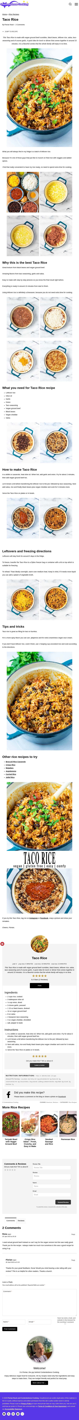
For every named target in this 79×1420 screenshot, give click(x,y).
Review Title (36, 1164)
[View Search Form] (70, 4)
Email (34, 1191)
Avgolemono (11, 771)
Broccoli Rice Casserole (16, 762)
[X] (8, 1414)
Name (35, 1182)
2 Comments (20, 25)
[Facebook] (4, 1414)
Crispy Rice (10, 765)
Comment (7, 1291)
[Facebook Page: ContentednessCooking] (9, 1095)
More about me (38, 1383)
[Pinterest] (18, 1414)
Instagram (33, 918)
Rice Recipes (14, 14)
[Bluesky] (22, 1414)
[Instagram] (13, 1414)
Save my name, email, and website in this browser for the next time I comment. (66, 1320)
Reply (73, 1234)
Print (39, 986)
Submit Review (63, 1202)
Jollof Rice (10, 777)
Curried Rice (11, 774)
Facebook (44, 918)
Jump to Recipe (11, 31)
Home (4, 14)
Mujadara (9, 768)
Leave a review (40, 1065)
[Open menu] (76, 4)
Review (35, 1172)
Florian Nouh (9, 25)
